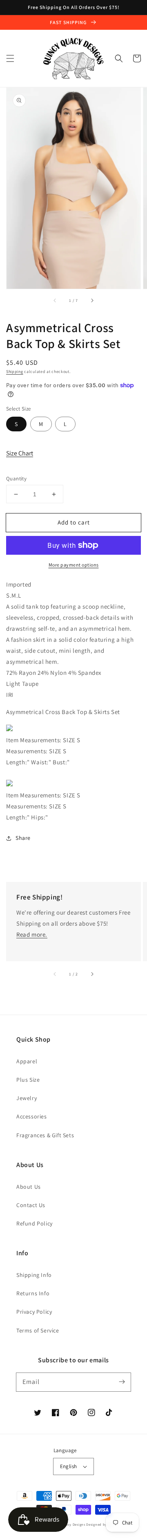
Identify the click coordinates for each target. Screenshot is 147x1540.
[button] (10, 58)
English (68, 1466)
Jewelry (26, 1098)
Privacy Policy (34, 1311)
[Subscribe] (122, 1382)
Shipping (14, 371)
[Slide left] (55, 300)
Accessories (31, 1116)
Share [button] (23, 837)
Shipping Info (34, 1275)
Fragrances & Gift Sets (45, 1135)
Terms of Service (37, 1330)
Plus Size (28, 1079)
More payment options (74, 565)
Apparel (26, 1061)
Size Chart (19, 453)
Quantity (16, 478)
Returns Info (32, 1293)
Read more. (31, 934)
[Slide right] (92, 300)
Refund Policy (34, 1223)
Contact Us (30, 1205)
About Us (28, 1186)
